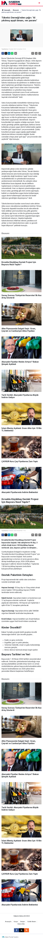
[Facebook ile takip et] (16, 930)
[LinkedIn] (9, 53)
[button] (32, 53)
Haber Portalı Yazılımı (11, 937)
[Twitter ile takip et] (21, 930)
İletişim (22, 921)
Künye (16, 921)
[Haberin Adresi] (11, 3)
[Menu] (39, 3)
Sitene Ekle (21, 924)
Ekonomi (16, 10)
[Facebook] (3, 53)
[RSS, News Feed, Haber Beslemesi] (26, 930)
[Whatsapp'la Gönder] (12, 53)
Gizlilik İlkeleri (31, 921)
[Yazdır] (15, 53)
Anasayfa (7, 10)
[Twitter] (6, 53)
